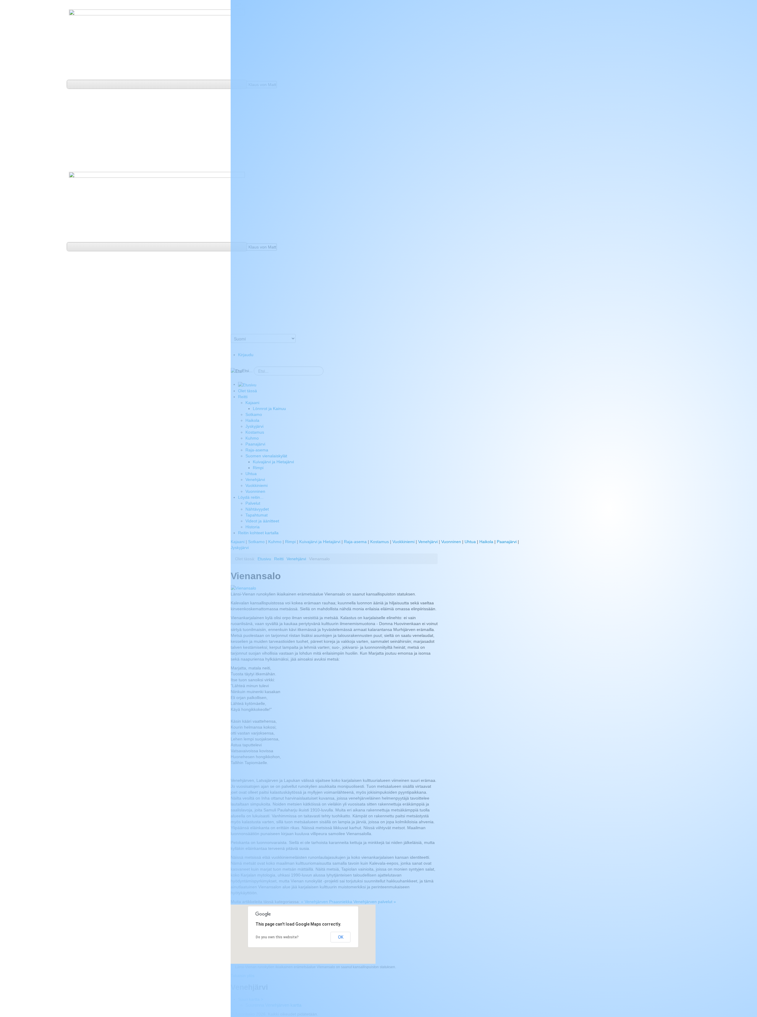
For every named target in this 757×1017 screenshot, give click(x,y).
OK (340, 937)
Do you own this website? (277, 937)
